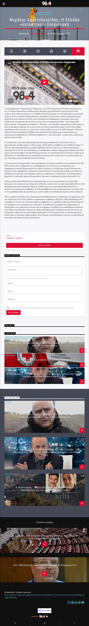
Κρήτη (19, 355)
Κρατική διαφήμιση (25, 595)
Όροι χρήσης (9, 595)
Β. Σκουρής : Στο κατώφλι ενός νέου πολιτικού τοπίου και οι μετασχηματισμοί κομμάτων (45, 537)
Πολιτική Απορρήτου (44, 595)
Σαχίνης (48, 14)
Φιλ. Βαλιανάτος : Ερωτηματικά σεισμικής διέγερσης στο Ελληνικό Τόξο (45, 566)
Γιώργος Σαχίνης (38, 33)
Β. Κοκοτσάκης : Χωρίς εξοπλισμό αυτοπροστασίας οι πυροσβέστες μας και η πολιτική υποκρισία (45, 488)
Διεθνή (8, 339)
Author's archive (44, 245)
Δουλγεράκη (10, 355)
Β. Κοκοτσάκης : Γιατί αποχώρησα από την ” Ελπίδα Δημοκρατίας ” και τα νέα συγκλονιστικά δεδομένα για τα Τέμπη (44, 375)
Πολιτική (23, 339)
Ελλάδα (40, 14)
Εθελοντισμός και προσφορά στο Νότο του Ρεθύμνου (44, 359)
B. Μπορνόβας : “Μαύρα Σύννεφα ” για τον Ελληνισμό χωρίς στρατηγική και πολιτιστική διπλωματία (44, 344)
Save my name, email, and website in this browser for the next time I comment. (43, 308)
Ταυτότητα (59, 595)
